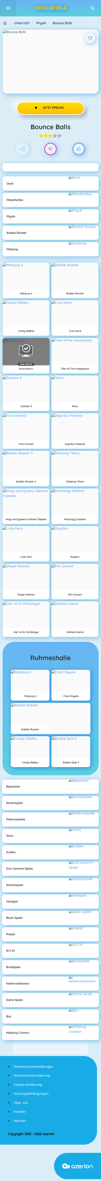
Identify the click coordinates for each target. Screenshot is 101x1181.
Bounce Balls (62, 23)
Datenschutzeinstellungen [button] (33, 1066)
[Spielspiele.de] (5, 23)
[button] (93, 8)
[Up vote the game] (79, 149)
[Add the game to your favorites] (90, 38)
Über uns (21, 1103)
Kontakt (20, 1111)
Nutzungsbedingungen (31, 1093)
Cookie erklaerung (28, 1085)
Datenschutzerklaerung (32, 1075)
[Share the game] (22, 149)
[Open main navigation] (8, 8)
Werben (20, 1121)
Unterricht (22, 23)
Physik (41, 23)
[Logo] (50, 8)
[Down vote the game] (50, 149)
